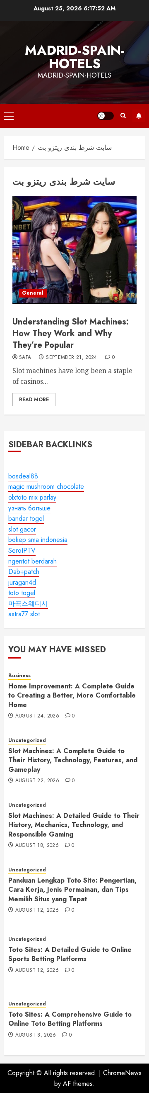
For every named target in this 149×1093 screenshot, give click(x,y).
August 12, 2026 (37, 910)
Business (19, 675)
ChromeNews (122, 1073)
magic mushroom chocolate (46, 486)
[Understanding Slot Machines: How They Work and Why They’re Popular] (74, 250)
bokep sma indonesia (37, 539)
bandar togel (26, 518)
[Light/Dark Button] (105, 116)
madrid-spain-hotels (75, 57)
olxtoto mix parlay (32, 497)
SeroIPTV (22, 550)
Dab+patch (23, 571)
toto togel (21, 593)
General (32, 293)
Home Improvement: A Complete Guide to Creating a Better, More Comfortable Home (72, 695)
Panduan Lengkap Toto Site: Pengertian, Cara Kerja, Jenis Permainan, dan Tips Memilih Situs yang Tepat (72, 890)
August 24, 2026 (37, 716)
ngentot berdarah (32, 561)
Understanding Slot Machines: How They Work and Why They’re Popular (70, 333)
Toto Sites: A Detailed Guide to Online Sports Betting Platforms (70, 954)
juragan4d (22, 582)
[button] (9, 116)
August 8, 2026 (35, 1035)
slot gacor (22, 529)
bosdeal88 (23, 476)
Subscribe (138, 116)
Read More (34, 399)
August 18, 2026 (37, 845)
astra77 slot (24, 614)
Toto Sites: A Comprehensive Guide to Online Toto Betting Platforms (70, 1019)
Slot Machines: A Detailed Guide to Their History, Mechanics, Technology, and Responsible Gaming (73, 825)
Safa (25, 357)
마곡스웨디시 (28, 603)
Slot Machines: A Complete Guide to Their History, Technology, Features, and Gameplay (72, 760)
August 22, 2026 (37, 781)
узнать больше (29, 508)
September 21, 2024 (71, 357)
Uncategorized (27, 740)
